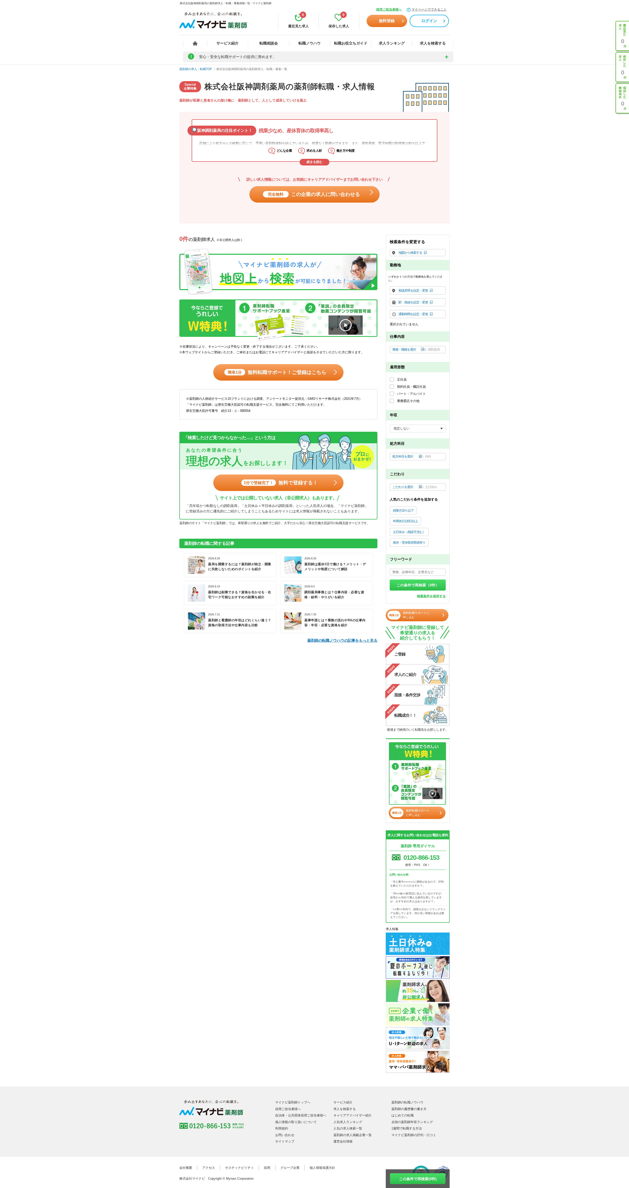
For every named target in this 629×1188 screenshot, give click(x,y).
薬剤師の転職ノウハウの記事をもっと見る (342, 640)
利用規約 (281, 1128)
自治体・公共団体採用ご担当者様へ (300, 1115)
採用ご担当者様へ (389, 9)
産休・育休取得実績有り (409, 542)
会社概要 (185, 1168)
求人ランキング (392, 43)
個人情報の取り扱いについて (296, 1122)
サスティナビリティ (239, 1168)
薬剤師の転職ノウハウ (407, 1102)
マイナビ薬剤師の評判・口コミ (413, 1135)
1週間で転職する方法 (406, 1128)
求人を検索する (433, 43)
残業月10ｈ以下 (403, 510)
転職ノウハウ (310, 43)
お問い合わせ (284, 1135)
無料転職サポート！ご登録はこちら (277, 372)
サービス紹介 (227, 43)
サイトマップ (284, 1141)
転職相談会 (268, 43)
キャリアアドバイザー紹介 (352, 1115)
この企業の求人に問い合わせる (314, 194)
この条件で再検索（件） (418, 585)
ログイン (429, 21)
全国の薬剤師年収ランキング (412, 1122)
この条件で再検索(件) (418, 1179)
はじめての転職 (402, 1115)
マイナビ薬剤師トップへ (292, 1102)
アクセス (208, 1168)
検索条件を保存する (431, 596)
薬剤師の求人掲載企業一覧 (352, 1135)
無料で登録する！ (281, 482)
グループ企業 (290, 1168)
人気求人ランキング (347, 1122)
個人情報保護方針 (322, 1168)
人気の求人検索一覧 (347, 1128)
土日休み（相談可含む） (409, 532)
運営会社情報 (343, 1141)
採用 (267, 1168)
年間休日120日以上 (405, 521)
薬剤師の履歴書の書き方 (409, 1109)
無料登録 (387, 21)
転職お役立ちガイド (350, 43)
